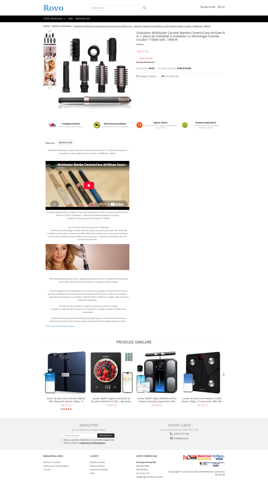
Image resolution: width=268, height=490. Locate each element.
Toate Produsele (53, 18)
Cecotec (140, 44)
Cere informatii (171, 76)
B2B (71, 18)
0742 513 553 (181, 433)
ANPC (92, 473)
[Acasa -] (58, 7)
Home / (47, 26)
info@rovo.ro (181, 438)
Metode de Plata (97, 462)
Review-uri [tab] (65, 142)
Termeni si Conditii (51, 462)
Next (49, 87)
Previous (49, 31)
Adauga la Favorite (147, 76)
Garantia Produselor (99, 469)
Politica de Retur (97, 466)
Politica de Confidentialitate (92, 442)
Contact (47, 469)
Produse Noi (82, 18)
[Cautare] (144, 7)
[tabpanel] (95, 73)
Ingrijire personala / (62, 26)
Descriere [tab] (50, 143)
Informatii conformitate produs (60, 326)
